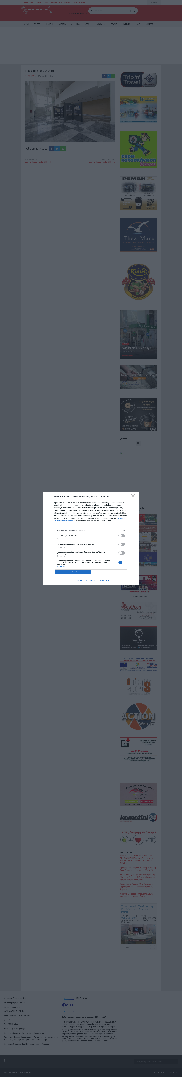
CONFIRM (73, 572)
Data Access (91, 580)
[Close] (133, 496)
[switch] (121, 535)
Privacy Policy (105, 580)
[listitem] (91, 530)
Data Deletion (77, 580)
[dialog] (91, 538)
